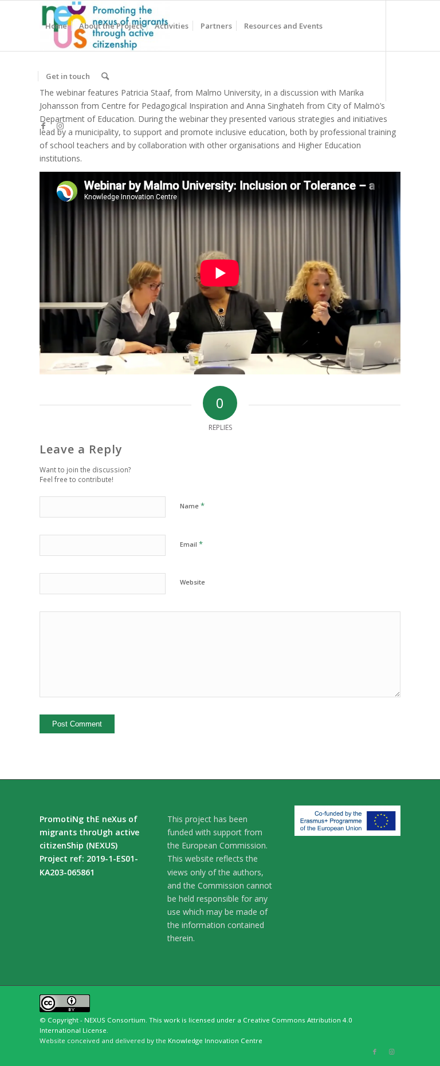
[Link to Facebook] (43, 126)
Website (192, 582)
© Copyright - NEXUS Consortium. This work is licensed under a (141, 1020)
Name (192, 505)
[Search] (105, 76)
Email (191, 544)
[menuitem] (56, 26)
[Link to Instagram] (60, 126)
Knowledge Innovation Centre (215, 1040)
